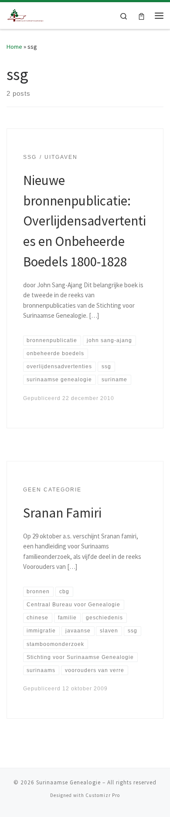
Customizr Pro (102, 795)
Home (14, 46)
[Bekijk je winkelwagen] (141, 15)
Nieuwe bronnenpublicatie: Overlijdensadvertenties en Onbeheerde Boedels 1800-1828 (84, 220)
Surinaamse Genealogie (68, 782)
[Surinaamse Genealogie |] (26, 14)
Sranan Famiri (62, 512)
